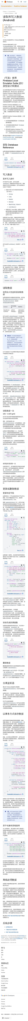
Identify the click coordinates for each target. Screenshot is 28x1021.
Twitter (2, 970)
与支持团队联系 (4, 978)
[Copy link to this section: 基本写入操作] (15, 179)
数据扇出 (12, 507)
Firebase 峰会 (4, 968)
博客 (2, 965)
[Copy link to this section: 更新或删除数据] (20, 489)
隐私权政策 (7, 1014)
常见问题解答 (4, 987)
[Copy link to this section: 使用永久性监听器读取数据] (6, 294)
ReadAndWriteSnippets (14, 167)
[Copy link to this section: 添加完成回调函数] (19, 623)
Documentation (6, 6)
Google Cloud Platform (6, 1006)
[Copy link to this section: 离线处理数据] (18, 880)
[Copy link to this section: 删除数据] (11, 663)
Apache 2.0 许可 (20, 937)
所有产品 (3, 1008)
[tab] (6, 158)
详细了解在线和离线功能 (13, 915)
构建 (16, 13)
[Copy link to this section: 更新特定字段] (15, 493)
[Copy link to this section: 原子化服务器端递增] (21, 826)
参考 (2, 952)
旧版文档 (3, 990)
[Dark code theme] (21, 161)
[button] (6, 158)
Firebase (5, 11)
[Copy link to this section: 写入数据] (13, 175)
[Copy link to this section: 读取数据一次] (15, 411)
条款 (2, 1014)
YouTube (3, 972)
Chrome (3, 1001)
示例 (2, 954)
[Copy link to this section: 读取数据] (13, 288)
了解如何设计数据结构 (11, 929)
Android (3, 999)
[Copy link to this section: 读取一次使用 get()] (16, 414)
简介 (9, 139)
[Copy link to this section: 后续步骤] (13, 923)
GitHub (2, 959)
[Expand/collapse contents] (11, 25)
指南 (2, 950)
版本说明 (3, 985)
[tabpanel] (14, 165)
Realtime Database (20, 6)
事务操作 (20, 722)
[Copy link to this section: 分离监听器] (15, 683)
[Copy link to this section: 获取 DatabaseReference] (15, 148)
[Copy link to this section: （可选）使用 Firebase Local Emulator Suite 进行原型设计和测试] (20, 86)
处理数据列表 (9, 927)
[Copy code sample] (24, 161)
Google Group (4, 983)
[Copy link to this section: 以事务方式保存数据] (4, 717)
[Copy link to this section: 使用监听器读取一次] (17, 464)
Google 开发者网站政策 (18, 938)
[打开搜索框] (18, 2)
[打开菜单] (2, 1)
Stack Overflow (4, 981)
